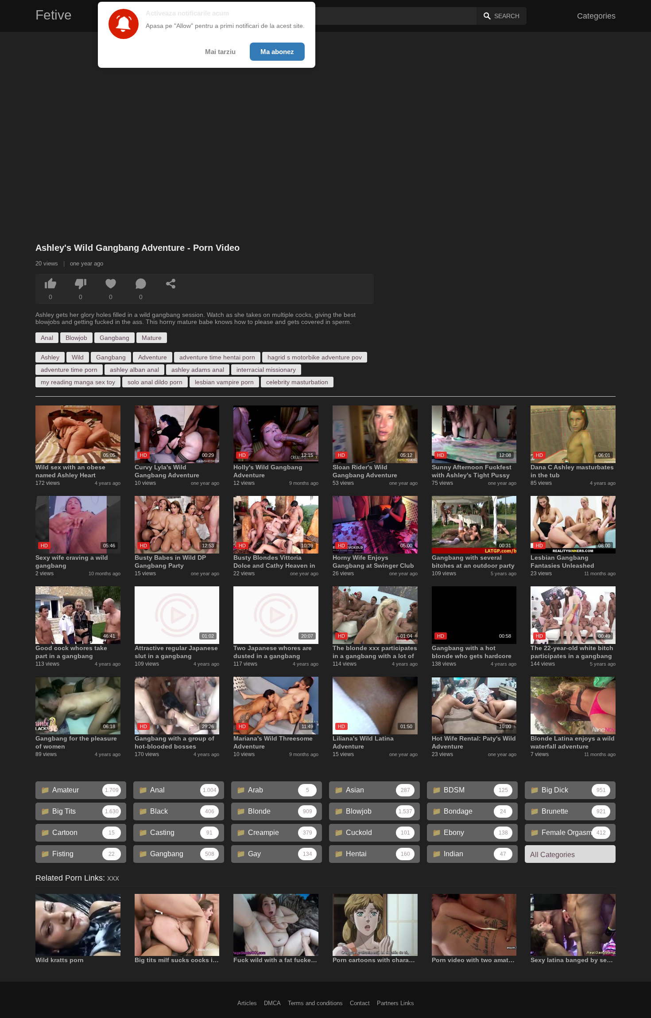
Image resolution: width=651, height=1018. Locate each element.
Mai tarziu (220, 51)
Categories (596, 16)
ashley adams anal (197, 369)
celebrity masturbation (297, 382)
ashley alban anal (134, 369)
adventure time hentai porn (217, 357)
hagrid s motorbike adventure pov (314, 357)
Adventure (152, 357)
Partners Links (395, 1003)
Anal (47, 337)
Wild (78, 357)
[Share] (170, 283)
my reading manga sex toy (78, 382)
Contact (360, 1003)
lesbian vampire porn (224, 382)
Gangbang (114, 337)
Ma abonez (277, 51)
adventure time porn (69, 369)
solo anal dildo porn (155, 382)
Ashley (50, 357)
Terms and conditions (315, 1003)
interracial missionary (266, 369)
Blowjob (76, 337)
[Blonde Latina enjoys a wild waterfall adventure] (573, 705)
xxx (113, 878)
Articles (247, 1003)
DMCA (272, 1003)
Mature (152, 337)
